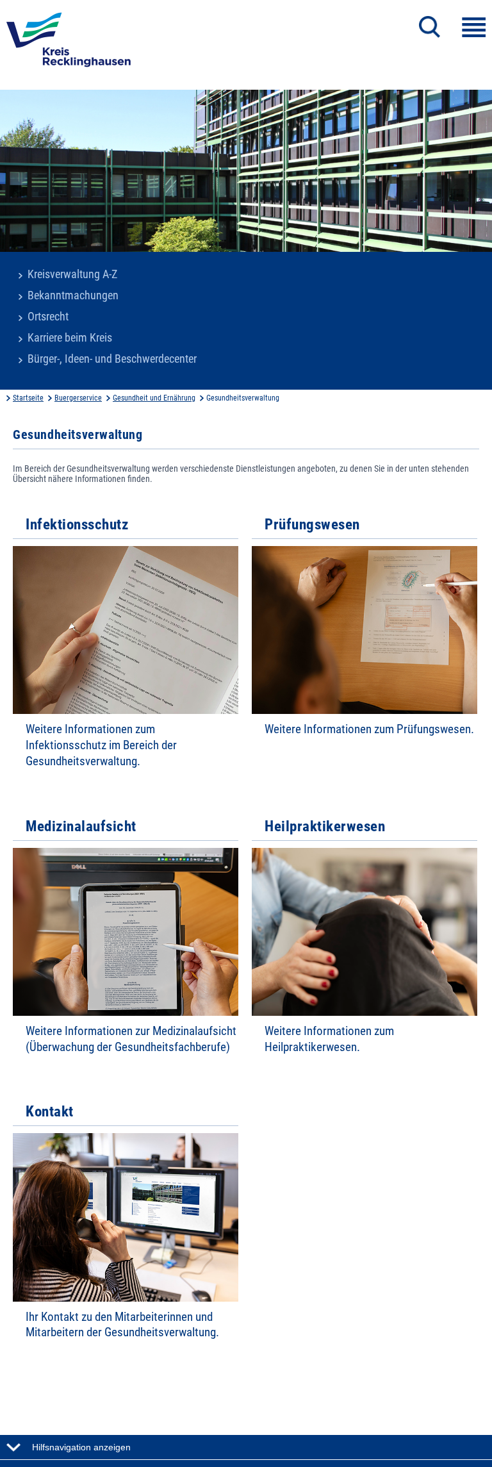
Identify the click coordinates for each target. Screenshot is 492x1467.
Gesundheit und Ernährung (154, 398)
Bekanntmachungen (73, 295)
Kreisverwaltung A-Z (72, 274)
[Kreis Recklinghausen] (68, 43)
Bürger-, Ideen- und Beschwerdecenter (112, 358)
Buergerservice (78, 398)
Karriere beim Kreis (70, 337)
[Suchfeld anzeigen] (429, 27)
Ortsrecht (48, 316)
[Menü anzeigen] (474, 27)
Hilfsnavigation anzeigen (81, 1447)
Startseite (28, 398)
